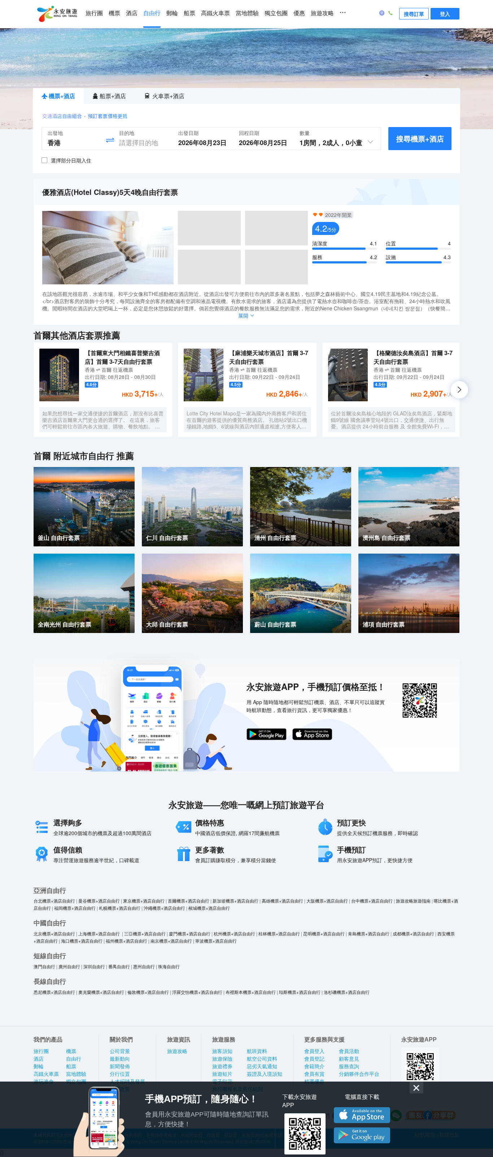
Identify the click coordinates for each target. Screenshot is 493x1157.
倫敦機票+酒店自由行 (148, 992)
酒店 (132, 13)
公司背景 (120, 1051)
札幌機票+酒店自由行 (119, 908)
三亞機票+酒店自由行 (145, 933)
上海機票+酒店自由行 (99, 933)
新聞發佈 (120, 1066)
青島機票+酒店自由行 (368, 933)
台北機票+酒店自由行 (54, 901)
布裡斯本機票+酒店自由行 (251, 992)
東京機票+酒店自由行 (144, 901)
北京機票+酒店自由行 (54, 933)
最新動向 (120, 1059)
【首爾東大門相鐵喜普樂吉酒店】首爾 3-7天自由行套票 (122, 357)
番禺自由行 (119, 966)
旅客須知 (222, 1051)
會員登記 (314, 1059)
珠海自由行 (169, 966)
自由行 (152, 13)
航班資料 (257, 1051)
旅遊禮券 (222, 1066)
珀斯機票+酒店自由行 (299, 992)
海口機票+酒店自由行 (81, 941)
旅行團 (94, 13)
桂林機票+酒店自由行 (279, 933)
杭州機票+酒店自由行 (234, 933)
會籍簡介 (314, 1066)
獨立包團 (276, 13)
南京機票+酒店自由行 (171, 941)
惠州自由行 (144, 966)
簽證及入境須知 (264, 1074)
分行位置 (120, 1074)
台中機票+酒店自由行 (372, 901)
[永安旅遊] (57, 14)
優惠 (299, 13)
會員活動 (349, 1051)
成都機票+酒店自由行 (413, 933)
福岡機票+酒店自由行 (75, 908)
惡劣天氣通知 (262, 1066)
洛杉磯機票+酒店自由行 (347, 992)
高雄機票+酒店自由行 (282, 901)
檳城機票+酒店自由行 (209, 908)
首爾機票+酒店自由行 (188, 901)
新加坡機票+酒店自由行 (235, 901)
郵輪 (172, 13)
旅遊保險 (222, 1059)
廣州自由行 (69, 966)
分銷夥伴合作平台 (359, 1074)
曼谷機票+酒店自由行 (99, 901)
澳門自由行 (44, 966)
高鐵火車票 (215, 13)
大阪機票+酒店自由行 (327, 901)
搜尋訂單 (414, 13)
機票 (114, 13)
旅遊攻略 (322, 13)
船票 (189, 13)
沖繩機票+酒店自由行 (164, 908)
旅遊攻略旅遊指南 (413, 901)
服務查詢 (349, 1066)
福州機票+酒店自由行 (126, 941)
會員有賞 (314, 1074)
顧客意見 (349, 1059)
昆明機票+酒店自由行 (324, 933)
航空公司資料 (262, 1059)
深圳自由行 (94, 966)
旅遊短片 (222, 1074)
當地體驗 (247, 13)
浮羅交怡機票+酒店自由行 (197, 992)
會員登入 (314, 1051)
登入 (445, 13)
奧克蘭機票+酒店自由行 (101, 992)
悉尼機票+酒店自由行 (54, 992)
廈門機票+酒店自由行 (189, 933)
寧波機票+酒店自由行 (216, 941)
